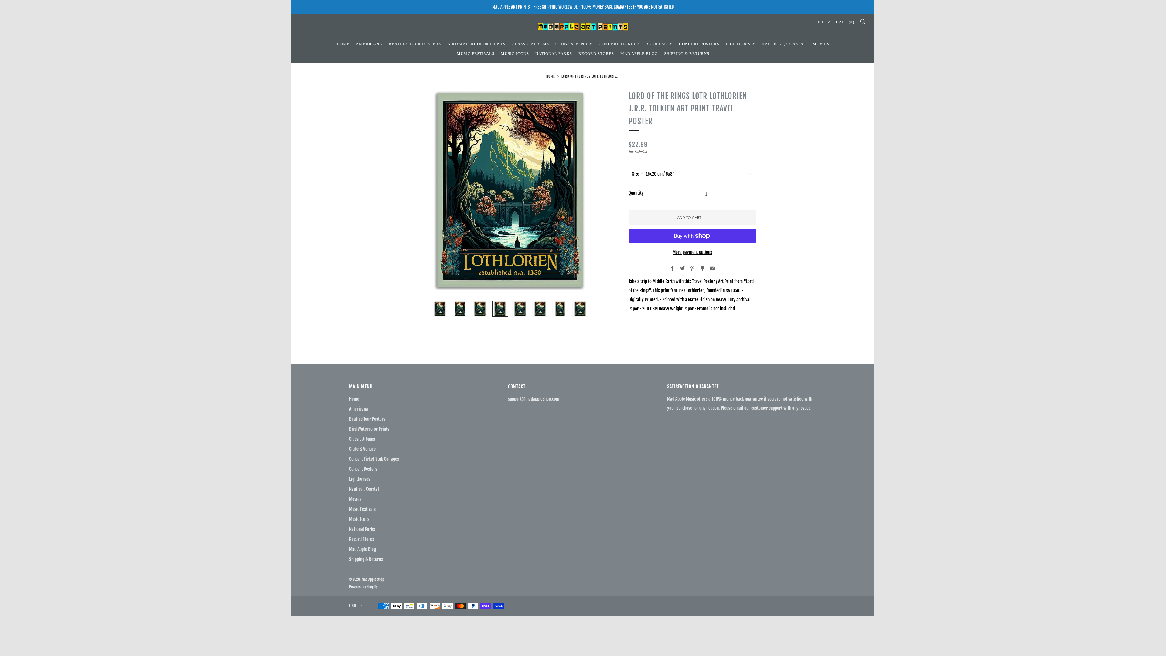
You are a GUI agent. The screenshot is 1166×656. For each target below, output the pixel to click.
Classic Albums (530, 44)
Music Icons (515, 53)
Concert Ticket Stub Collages (636, 44)
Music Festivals (475, 53)
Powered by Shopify (363, 586)
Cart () (845, 22)
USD (820, 22)
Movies (821, 44)
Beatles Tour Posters (415, 44)
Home (343, 44)
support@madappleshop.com (533, 399)
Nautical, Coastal (784, 44)
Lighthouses (740, 44)
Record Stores (596, 53)
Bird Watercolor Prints (476, 44)
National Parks (553, 53)
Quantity (636, 193)
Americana (369, 44)
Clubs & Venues (573, 44)
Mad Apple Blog (639, 53)
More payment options (692, 252)
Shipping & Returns (686, 53)
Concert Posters (699, 44)
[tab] (440, 309)
